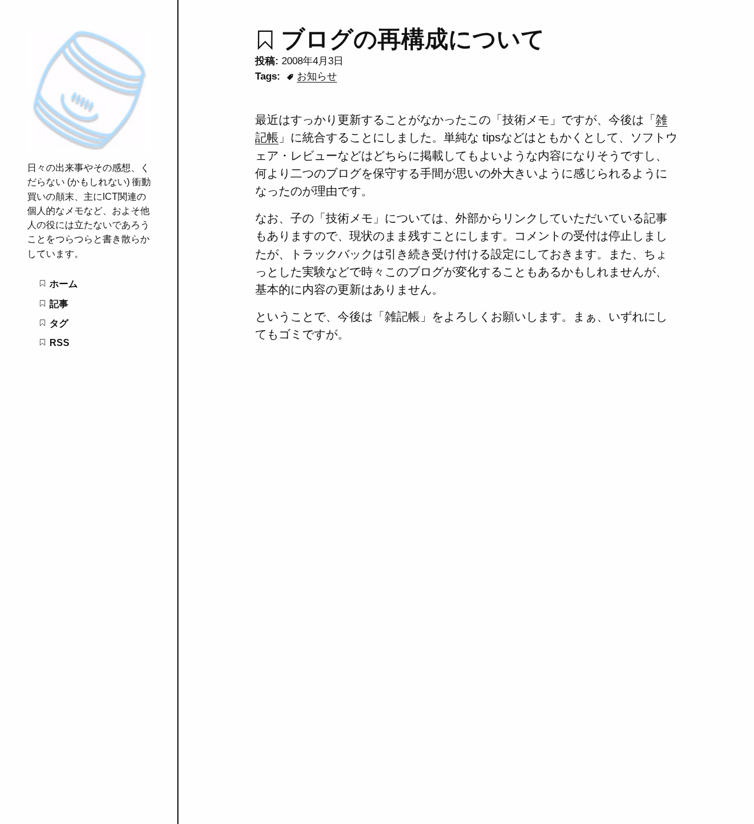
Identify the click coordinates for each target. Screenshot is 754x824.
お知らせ (317, 76)
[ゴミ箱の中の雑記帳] (89, 147)
